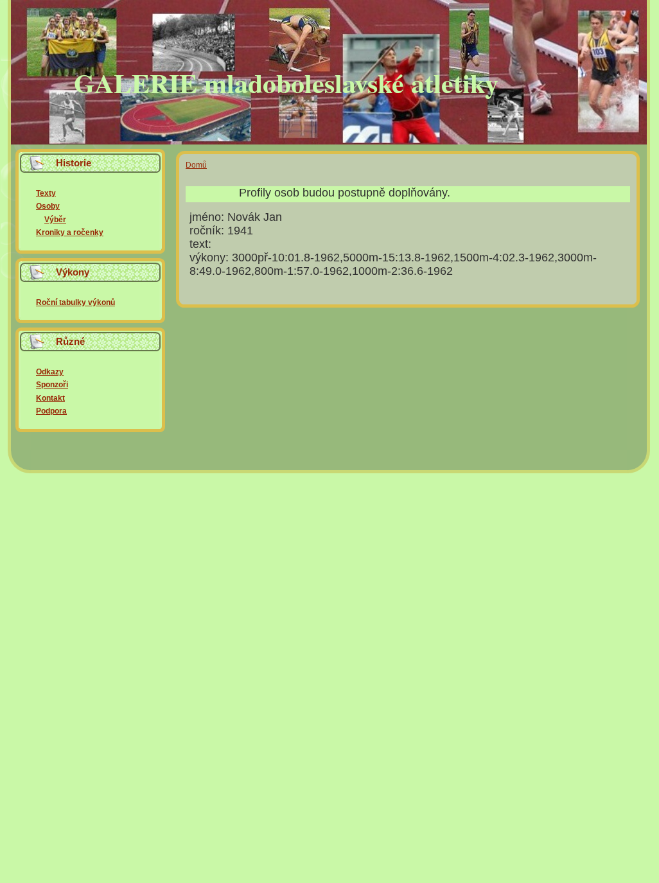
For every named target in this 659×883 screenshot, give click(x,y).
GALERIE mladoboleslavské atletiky (286, 82)
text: (200, 244)
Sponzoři (52, 384)
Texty (46, 193)
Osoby (48, 206)
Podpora (51, 411)
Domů (196, 165)
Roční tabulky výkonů (75, 302)
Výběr (55, 219)
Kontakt (50, 398)
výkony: (210, 257)
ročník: (208, 230)
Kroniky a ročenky (69, 232)
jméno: (208, 217)
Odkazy (50, 371)
